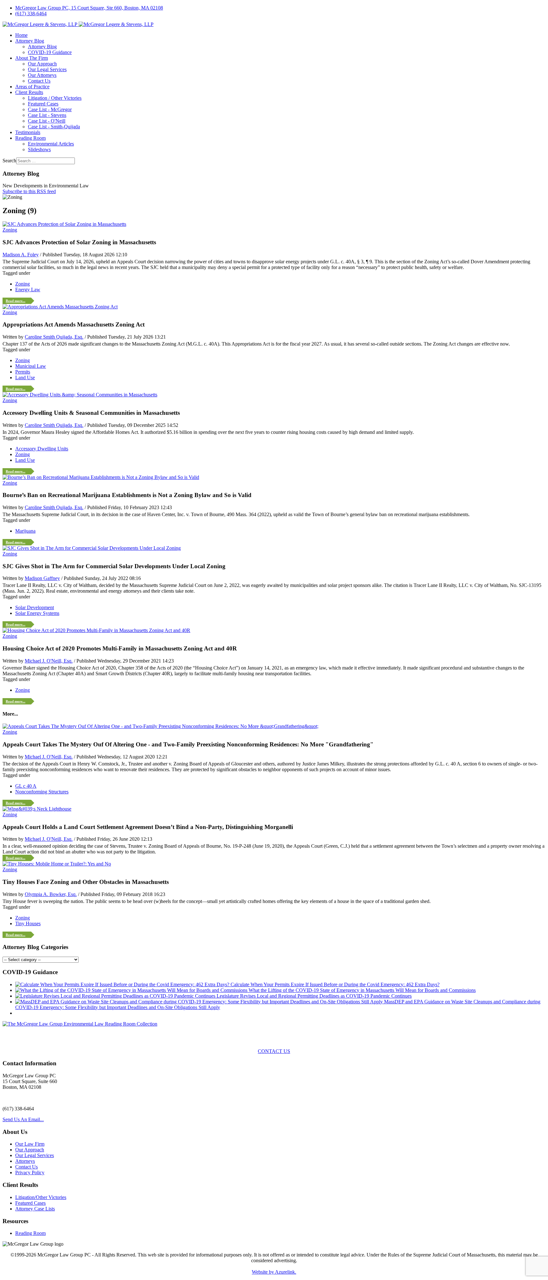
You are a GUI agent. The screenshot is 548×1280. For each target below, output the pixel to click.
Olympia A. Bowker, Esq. (51, 894)
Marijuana (25, 531)
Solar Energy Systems (37, 613)
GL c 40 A (25, 786)
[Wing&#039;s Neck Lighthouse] (37, 809)
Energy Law (27, 289)
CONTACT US (274, 1051)
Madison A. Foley (21, 254)
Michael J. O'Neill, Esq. (49, 661)
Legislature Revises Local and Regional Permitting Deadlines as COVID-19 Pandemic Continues (314, 996)
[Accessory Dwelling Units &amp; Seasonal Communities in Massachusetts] (80, 394)
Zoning (10, 229)
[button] (29, 41)
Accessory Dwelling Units (41, 448)
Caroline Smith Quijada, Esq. (54, 337)
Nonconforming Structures (41, 791)
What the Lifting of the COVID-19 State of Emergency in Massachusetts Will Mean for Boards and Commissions (362, 990)
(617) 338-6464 (31, 13)
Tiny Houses (28, 923)
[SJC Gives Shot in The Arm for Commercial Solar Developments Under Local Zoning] (92, 548)
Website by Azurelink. (274, 1272)
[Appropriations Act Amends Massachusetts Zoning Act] (60, 306)
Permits (22, 371)
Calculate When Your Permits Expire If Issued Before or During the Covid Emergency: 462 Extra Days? (335, 984)
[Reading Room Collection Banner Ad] (80, 1024)
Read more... (15, 301)
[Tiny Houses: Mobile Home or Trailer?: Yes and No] (57, 863)
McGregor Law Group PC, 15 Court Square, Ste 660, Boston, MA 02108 (89, 7)
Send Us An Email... (23, 1119)
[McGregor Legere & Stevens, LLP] (78, 24)
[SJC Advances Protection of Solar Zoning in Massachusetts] (64, 224)
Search (9, 160)
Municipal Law (30, 366)
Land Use (25, 377)
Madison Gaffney (42, 578)
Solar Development (34, 607)
